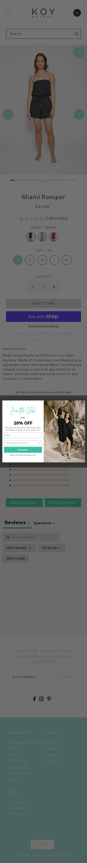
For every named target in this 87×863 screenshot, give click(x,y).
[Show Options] (39, 443)
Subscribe (23, 449)
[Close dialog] (82, 403)
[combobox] (22, 443)
